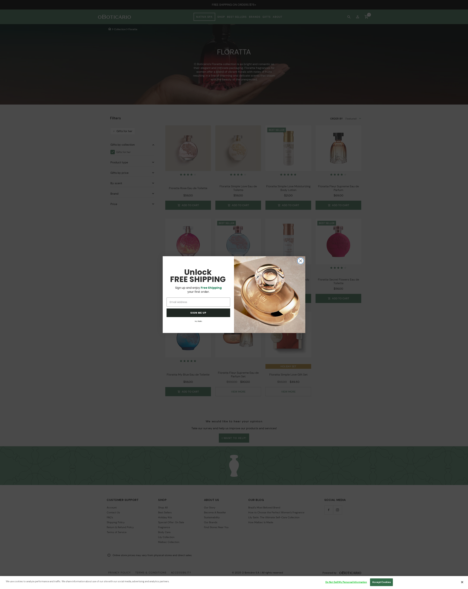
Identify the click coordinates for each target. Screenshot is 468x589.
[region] (234, 582)
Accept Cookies (381, 582)
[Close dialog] (300, 261)
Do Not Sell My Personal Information (346, 582)
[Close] (462, 582)
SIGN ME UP (198, 313)
